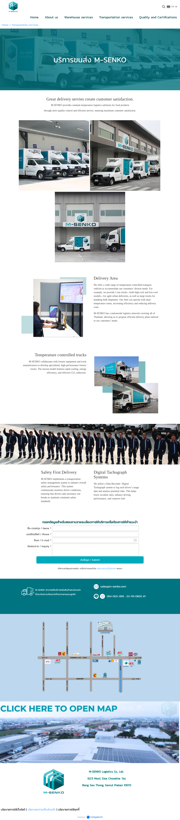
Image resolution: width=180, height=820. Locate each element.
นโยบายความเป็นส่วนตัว (106, 568)
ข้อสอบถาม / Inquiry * (39, 546)
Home (5, 25)
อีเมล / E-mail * (42, 540)
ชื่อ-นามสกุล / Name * (39, 528)
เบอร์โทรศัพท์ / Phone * (38, 534)
